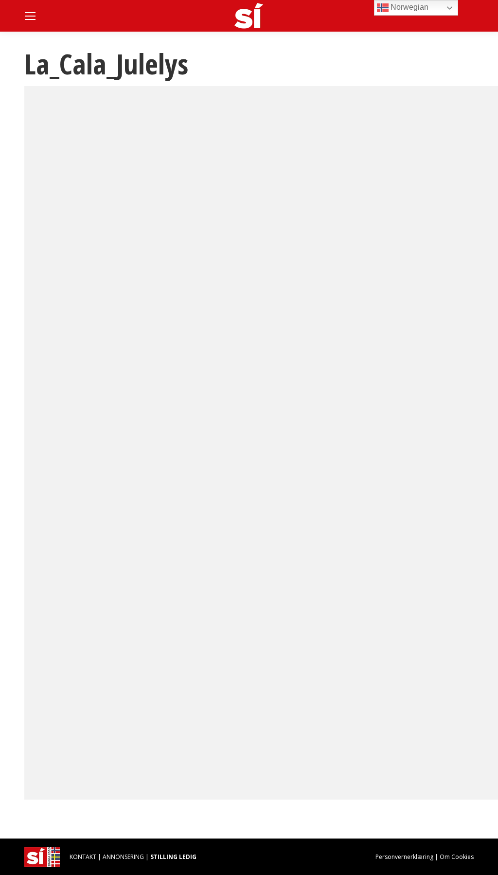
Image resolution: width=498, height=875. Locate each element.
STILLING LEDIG (173, 857)
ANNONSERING (123, 857)
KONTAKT (83, 857)
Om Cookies (457, 857)
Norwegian (408, 7)
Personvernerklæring (404, 857)
